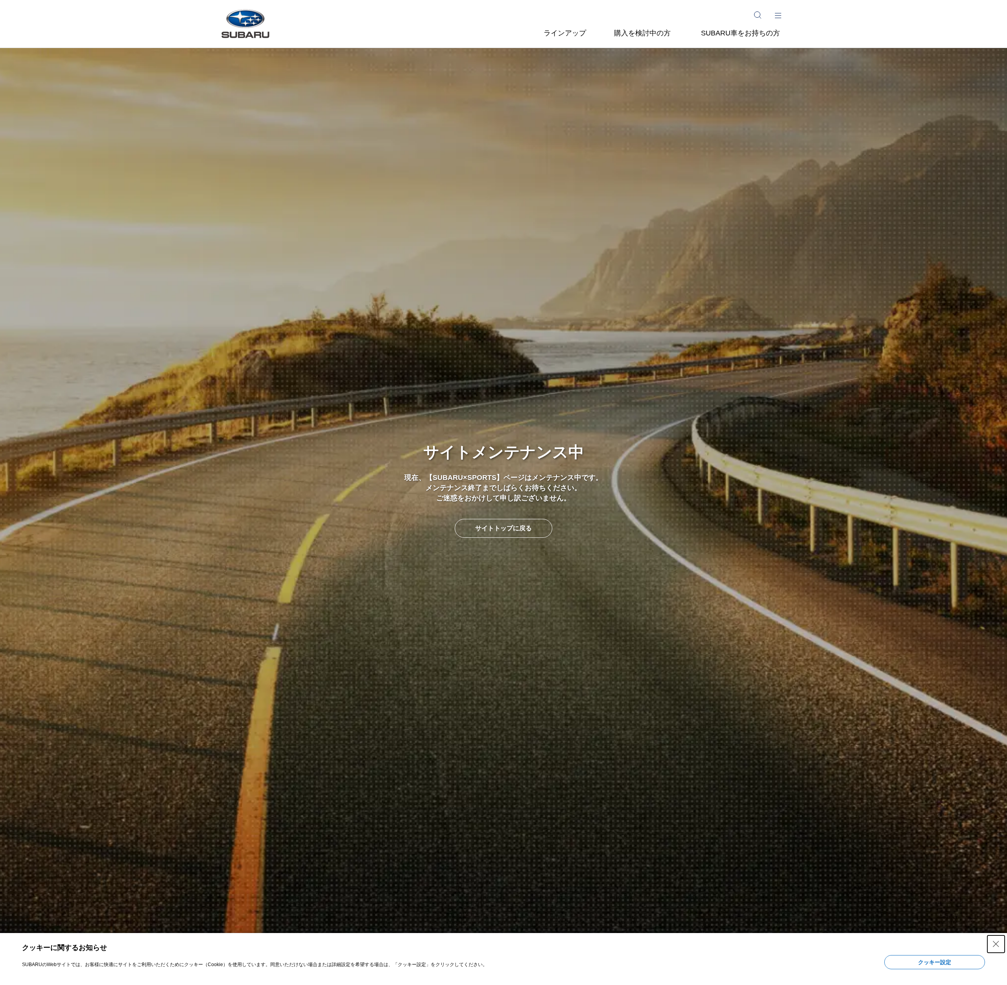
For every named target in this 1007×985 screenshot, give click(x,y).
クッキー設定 (934, 962)
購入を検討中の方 (642, 33)
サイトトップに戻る (503, 528)
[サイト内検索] (757, 15)
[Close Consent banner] (996, 944)
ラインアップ (565, 33)
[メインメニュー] (778, 15)
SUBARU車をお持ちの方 (740, 33)
